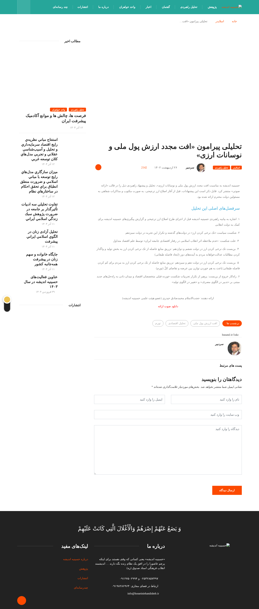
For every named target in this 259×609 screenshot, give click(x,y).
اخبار (148, 6)
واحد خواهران (127, 6)
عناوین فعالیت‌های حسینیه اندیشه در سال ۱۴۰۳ (41, 282)
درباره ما (103, 6)
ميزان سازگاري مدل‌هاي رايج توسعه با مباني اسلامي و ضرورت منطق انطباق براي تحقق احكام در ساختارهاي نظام (39, 181)
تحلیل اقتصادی (177, 323)
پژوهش (212, 6)
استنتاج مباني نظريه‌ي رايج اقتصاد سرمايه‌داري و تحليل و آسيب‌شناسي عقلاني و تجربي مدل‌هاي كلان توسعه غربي (39, 149)
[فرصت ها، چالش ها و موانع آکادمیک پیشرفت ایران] (52, 76)
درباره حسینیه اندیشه (75, 559)
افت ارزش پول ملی (205, 323)
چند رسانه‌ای (60, 6)
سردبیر (190, 167)
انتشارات (82, 6)
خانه (234, 21)
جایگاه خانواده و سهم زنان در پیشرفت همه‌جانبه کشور (42, 259)
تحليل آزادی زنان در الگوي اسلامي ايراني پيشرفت (42, 236)
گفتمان (166, 6)
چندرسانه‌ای (81, 587)
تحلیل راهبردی (188, 6)
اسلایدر (219, 21)
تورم (158, 323)
